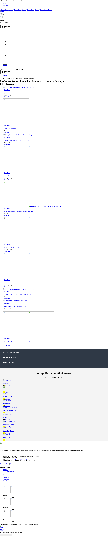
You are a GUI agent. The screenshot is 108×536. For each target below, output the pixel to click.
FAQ (4, 474)
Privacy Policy (7, 473)
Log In (5, 3)
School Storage (9, 46)
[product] (55, 87)
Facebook (2, 464)
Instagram (12, 464)
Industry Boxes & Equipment (12, 58)
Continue (9, 535)
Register (5, 5)
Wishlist (5, 470)
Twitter (8, 464)
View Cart (3, 535)
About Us (6, 477)
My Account (6, 476)
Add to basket (7, 215)
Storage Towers (9, 52)
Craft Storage (8, 40)
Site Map (5, 480)
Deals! (5, 65)
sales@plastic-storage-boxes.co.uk (18, 459)
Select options (7, 96)
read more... (3, 453)
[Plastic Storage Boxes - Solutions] (26, 10)
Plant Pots (7, 90)
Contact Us (6, 479)
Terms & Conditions (8, 471)
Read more (6, 132)
